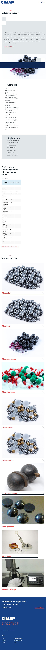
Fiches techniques (18, 638)
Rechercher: (5, 178)
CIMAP (5, 629)
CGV (15, 642)
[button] (13, 182)
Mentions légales (18, 640)
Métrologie (6, 556)
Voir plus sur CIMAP (8, 46)
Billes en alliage (8, 460)
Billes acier (6, 293)
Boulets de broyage (9, 493)
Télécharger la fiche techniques (9, 246)
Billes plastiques (8, 392)
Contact (4, 642)
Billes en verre (7, 427)
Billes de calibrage (9, 589)
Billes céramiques (9, 359)
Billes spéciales (8, 526)
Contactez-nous (38, 607)
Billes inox (6, 326)
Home (3, 638)
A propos (4, 640)
